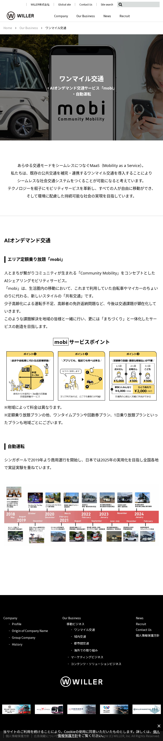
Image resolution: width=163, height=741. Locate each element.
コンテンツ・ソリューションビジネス (96, 664)
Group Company (23, 637)
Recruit (124, 16)
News (107, 16)
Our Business (85, 16)
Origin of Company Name (30, 631)
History (17, 644)
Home (7, 28)
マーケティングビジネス (87, 657)
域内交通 (80, 636)
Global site (64, 4)
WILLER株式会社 (40, 4)
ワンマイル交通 (84, 630)
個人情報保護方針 (148, 635)
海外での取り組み (86, 650)
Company (61, 16)
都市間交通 (81, 643)
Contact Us (85, 4)
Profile (16, 624)
